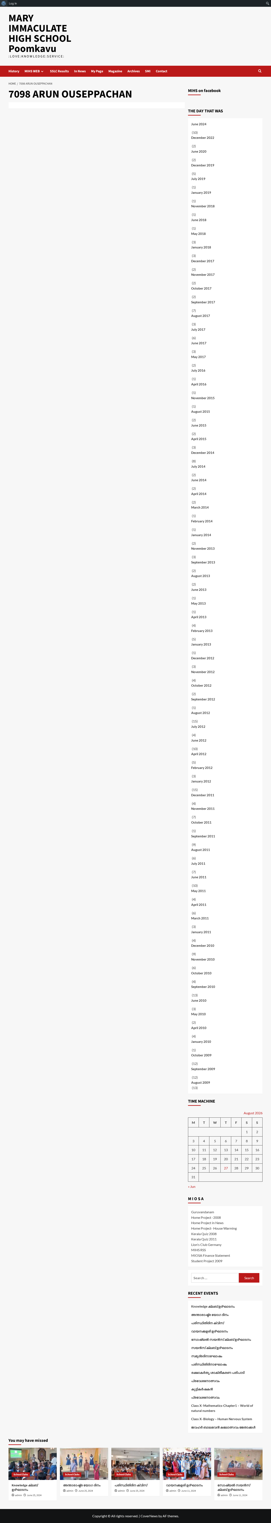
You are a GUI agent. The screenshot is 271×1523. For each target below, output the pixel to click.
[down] (42, 71)
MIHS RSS (198, 1250)
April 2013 (198, 617)
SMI (148, 71)
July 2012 (198, 726)
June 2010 (198, 1000)
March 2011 (200, 918)
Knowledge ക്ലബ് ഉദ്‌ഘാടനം (213, 1306)
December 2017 (202, 261)
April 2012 (198, 754)
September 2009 (203, 1069)
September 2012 (203, 699)
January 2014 (201, 535)
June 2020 (198, 151)
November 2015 (203, 398)
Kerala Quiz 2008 (204, 1234)
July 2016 (198, 370)
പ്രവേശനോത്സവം (205, 1381)
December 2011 (202, 795)
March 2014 (200, 507)
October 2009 (201, 1055)
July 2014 (198, 466)
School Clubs (21, 1474)
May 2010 (198, 1014)
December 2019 (202, 165)
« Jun (191, 1186)
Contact (161, 71)
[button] (260, 71)
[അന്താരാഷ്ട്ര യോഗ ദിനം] (84, 1464)
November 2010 (203, 959)
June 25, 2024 (34, 1495)
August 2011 (200, 850)
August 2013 (200, 576)
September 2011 (203, 836)
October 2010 (201, 973)
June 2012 (198, 740)
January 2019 (201, 192)
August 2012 (200, 713)
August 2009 (200, 1082)
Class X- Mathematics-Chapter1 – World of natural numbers (222, 1408)
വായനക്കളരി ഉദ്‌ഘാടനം (209, 1331)
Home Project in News (207, 1223)
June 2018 (198, 220)
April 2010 (198, 1028)
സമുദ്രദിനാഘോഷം (206, 1356)
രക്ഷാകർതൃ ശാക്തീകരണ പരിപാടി (218, 1372)
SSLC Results (59, 71)
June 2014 (198, 480)
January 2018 (201, 247)
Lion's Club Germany (206, 1245)
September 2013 (203, 562)
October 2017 (201, 288)
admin (18, 1495)
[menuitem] (3, 3)
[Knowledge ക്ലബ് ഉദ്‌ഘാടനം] (32, 1464)
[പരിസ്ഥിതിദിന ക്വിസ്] (135, 1464)
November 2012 (203, 672)
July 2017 (198, 329)
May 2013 (198, 603)
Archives (133, 71)
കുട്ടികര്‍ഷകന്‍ (202, 1389)
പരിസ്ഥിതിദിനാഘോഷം (209, 1364)
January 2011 (201, 932)
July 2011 (198, 863)
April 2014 (198, 494)
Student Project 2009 (206, 1261)
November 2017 (203, 274)
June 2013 (198, 589)
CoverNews (149, 1516)
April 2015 (198, 439)
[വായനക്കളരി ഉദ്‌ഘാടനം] (187, 1464)
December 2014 (202, 453)
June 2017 (198, 343)
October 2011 (201, 822)
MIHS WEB (32, 71)
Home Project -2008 (206, 1217)
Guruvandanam (202, 1212)
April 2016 (198, 384)
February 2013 (202, 631)
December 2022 (202, 137)
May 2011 (198, 891)
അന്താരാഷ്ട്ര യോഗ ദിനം (209, 1315)
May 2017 (198, 357)
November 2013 (203, 548)
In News (80, 71)
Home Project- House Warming (214, 1228)
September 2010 (203, 987)
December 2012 (202, 658)
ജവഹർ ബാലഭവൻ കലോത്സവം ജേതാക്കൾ (223, 1427)
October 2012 (201, 685)
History (13, 71)
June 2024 (198, 124)
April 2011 (198, 905)
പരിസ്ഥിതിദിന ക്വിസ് (207, 1323)
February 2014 (202, 521)
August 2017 (200, 316)
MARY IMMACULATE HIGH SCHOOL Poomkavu (39, 33)
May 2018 (198, 234)
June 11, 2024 (188, 1491)
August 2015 (200, 411)
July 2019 (198, 179)
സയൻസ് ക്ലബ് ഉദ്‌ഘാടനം (212, 1348)
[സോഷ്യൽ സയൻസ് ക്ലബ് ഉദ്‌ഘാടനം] (238, 1464)
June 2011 (198, 877)
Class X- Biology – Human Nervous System (221, 1419)
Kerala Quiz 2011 (204, 1239)
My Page (97, 71)
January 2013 (201, 644)
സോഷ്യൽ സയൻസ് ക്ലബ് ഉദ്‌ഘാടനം (221, 1339)
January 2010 (201, 1041)
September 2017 (203, 302)
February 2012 (202, 768)
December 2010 (202, 945)
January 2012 (201, 781)
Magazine (115, 71)
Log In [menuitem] (13, 3)
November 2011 (203, 808)
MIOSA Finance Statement (210, 1255)
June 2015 (198, 425)
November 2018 (203, 206)
